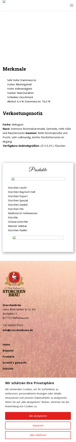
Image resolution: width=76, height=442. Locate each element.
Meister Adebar (17, 226)
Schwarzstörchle (18, 221)
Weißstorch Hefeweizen (22, 213)
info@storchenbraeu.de (18, 330)
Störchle (13, 217)
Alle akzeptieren (38, 416)
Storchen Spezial (18, 200)
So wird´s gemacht (15, 362)
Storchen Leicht (17, 187)
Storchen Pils (16, 209)
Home (6, 344)
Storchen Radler (17, 230)
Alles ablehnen (38, 435)
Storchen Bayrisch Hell (21, 192)
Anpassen (38, 425)
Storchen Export (18, 196)
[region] (38, 410)
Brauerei (8, 350)
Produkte (8, 356)
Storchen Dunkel (18, 204)
